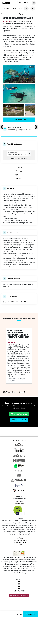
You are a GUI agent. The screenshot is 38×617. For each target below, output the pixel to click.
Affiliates (21, 538)
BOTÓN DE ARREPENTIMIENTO (19, 595)
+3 (32, 66)
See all (22, 392)
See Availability (19, 120)
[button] (2, 127)
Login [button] (7, 8)
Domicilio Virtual (19, 504)
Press (20, 545)
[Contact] (26, 8)
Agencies (18, 8)
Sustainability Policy (20, 542)
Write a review (10, 392)
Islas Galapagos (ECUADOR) (16, 302)
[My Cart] (32, 8)
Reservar (31, 614)
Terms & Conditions (20, 540)
